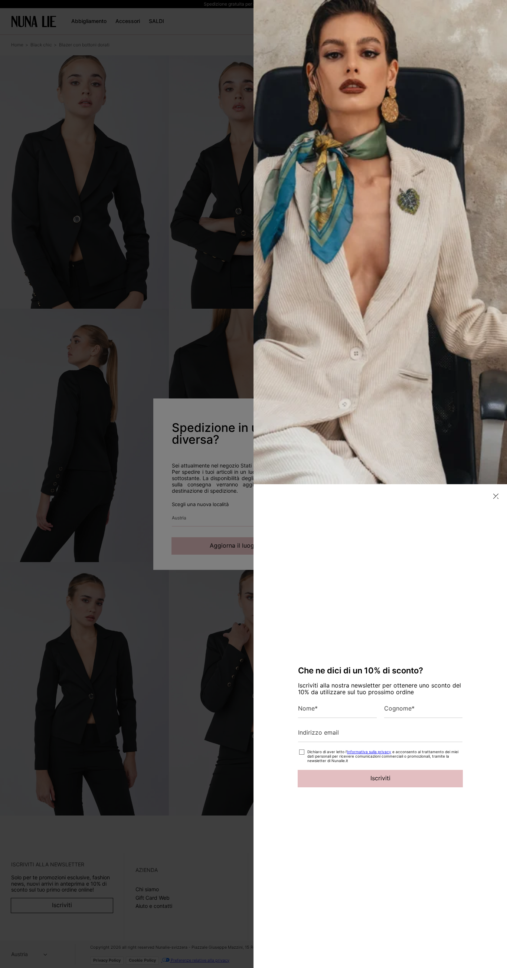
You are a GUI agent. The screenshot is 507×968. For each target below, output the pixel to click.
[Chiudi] (496, 496)
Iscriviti (380, 778)
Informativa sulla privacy (369, 751)
